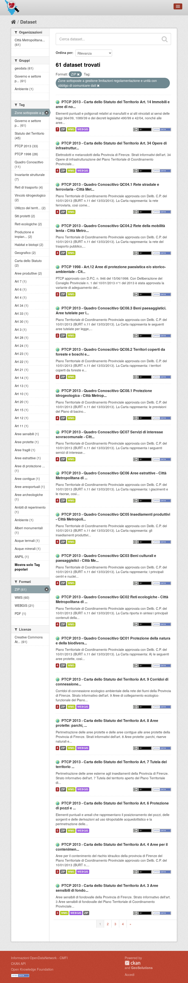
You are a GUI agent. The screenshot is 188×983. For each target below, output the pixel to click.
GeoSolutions (142, 967)
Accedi (129, 974)
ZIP (63, 129)
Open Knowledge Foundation (32, 969)
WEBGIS (82, 129)
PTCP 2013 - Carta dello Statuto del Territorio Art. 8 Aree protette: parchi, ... (107, 723)
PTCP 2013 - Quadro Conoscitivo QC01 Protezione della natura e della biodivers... (113, 640)
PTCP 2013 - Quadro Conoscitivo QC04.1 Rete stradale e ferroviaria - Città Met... (107, 187)
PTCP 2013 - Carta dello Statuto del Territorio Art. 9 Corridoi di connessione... (112, 682)
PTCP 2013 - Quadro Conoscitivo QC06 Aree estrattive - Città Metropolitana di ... (111, 475)
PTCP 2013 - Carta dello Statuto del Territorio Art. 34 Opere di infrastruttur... (111, 145)
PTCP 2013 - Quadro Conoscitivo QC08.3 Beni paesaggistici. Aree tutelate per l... (111, 310)
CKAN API (18, 963)
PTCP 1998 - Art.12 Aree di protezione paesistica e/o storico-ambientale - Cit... (111, 269)
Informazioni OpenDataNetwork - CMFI (39, 957)
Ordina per (64, 52)
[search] (165, 39)
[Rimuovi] (78, 74)
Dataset (28, 21)
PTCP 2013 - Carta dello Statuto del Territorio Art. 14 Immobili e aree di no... (113, 104)
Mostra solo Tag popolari (27, 566)
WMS (71, 129)
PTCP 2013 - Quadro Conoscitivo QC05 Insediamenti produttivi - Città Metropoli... (113, 517)
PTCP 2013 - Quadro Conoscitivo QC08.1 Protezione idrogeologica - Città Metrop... (104, 393)
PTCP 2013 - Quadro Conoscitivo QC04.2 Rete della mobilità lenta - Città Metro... (110, 228)
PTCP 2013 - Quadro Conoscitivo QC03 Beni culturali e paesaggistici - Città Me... (106, 558)
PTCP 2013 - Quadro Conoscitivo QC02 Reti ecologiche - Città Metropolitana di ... (112, 599)
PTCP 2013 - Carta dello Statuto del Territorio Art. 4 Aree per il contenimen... (112, 847)
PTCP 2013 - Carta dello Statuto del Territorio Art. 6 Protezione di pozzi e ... (112, 805)
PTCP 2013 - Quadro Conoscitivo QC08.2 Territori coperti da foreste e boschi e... (110, 352)
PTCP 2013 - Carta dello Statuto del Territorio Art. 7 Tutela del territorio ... (111, 764)
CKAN (132, 963)
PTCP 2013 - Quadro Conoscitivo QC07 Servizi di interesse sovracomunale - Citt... (109, 434)
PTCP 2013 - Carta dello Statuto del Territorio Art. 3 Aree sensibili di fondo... (107, 888)
